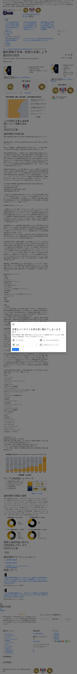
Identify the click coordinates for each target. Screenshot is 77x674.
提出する (15, 349)
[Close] (13, 324)
